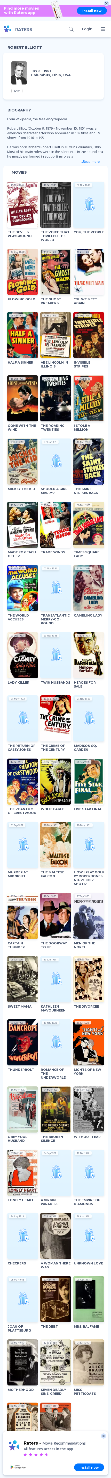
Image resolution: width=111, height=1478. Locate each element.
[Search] (71, 29)
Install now (91, 11)
